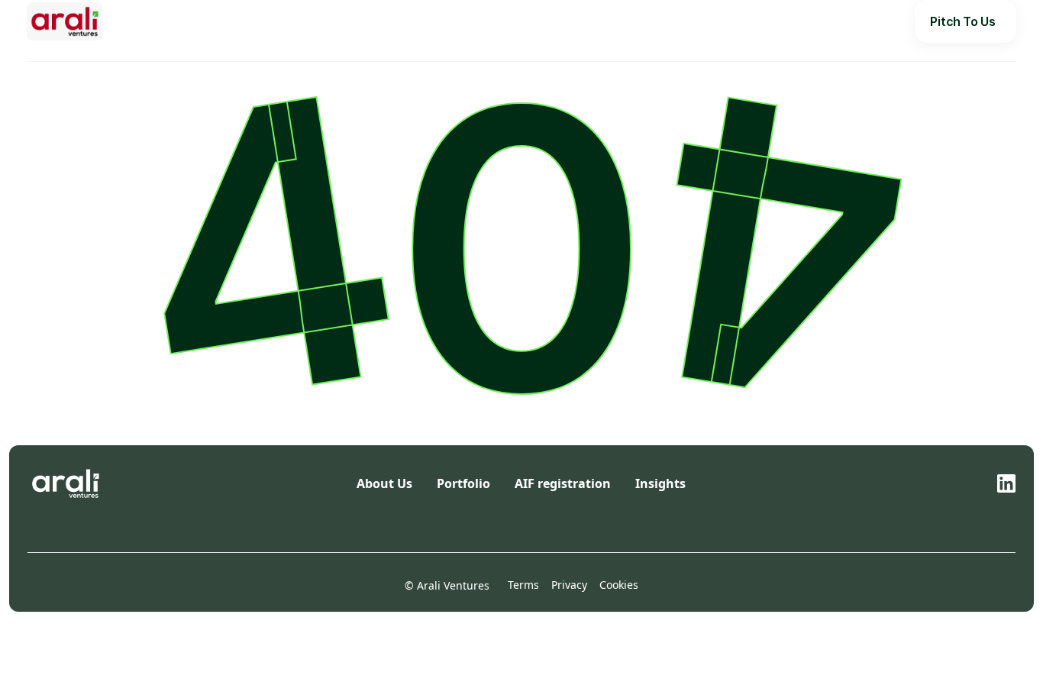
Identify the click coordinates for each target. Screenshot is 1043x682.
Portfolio (513, 21)
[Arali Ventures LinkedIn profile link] (1006, 483)
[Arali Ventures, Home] (65, 21)
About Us (450, 21)
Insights (571, 21)
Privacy (569, 584)
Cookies (618, 584)
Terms (523, 584)
